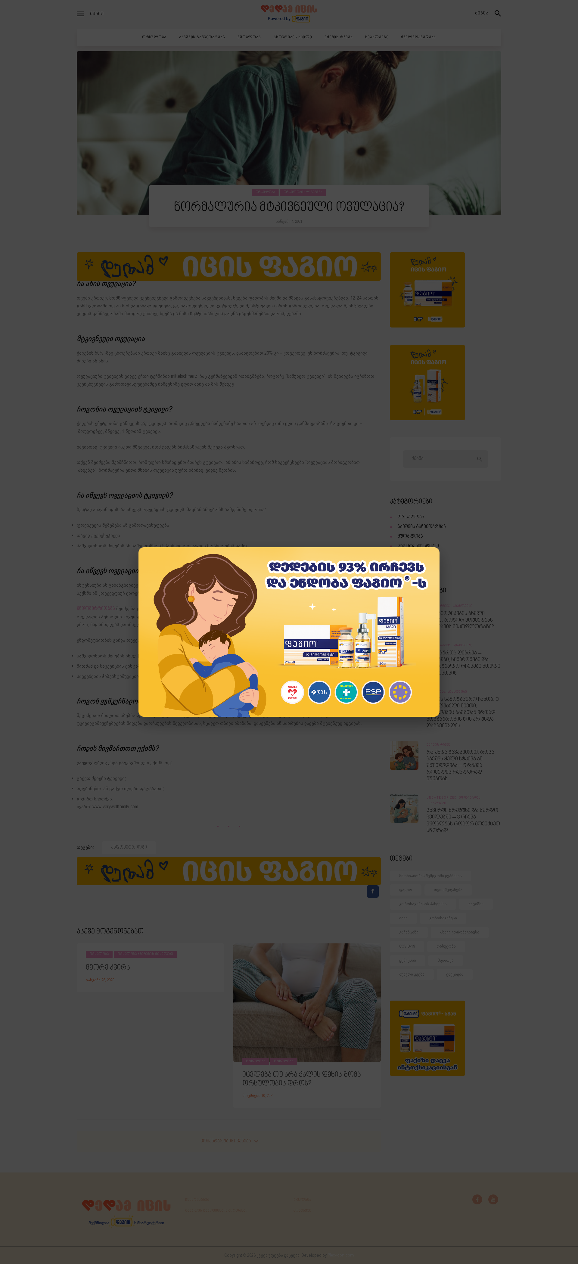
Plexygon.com (341, 1255)
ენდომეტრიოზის (251, 585)
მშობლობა (410, 536)
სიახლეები (410, 565)
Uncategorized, (443, 798)
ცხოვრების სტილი (418, 546)
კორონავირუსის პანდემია (423, 904)
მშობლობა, (437, 692)
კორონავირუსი (443, 918)
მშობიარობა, (470, 798)
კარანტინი (408, 932)
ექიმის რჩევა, (440, 606)
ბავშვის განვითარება (422, 527)
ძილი (403, 918)
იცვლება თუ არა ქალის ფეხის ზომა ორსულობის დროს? (301, 1079)
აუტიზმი (475, 904)
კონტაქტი (302, 1210)
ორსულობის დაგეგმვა (303, 192)
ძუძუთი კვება (411, 974)
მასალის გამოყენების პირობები (216, 1210)
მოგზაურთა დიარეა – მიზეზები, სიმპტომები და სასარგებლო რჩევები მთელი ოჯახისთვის (463, 663)
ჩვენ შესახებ (197, 1199)
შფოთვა (446, 960)
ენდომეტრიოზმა (96, 609)
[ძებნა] (498, 14)
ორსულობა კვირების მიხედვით (145, 954)
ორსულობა (265, 192)
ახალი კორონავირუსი (459, 932)
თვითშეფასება (448, 889)
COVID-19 (407, 946)
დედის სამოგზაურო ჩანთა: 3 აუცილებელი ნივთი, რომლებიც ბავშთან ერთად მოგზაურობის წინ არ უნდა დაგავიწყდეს (463, 713)
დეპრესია (407, 960)
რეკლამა (302, 1199)
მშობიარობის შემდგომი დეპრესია (430, 876)
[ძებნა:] (445, 458)
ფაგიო (405, 889)
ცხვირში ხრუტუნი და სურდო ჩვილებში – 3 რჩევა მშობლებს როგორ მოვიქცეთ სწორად (463, 820)
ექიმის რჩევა (412, 556)
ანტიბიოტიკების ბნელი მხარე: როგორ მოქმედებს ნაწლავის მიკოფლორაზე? (460, 620)
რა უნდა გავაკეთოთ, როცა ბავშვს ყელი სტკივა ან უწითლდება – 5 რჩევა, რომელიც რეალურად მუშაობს (460, 766)
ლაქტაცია (454, 974)
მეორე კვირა (108, 968)
